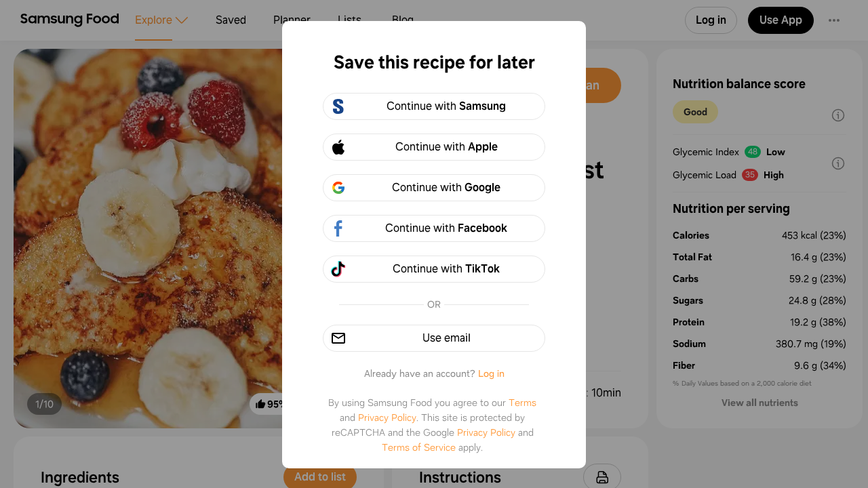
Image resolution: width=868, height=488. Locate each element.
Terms (522, 402)
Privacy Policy (387, 417)
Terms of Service (419, 447)
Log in (491, 373)
